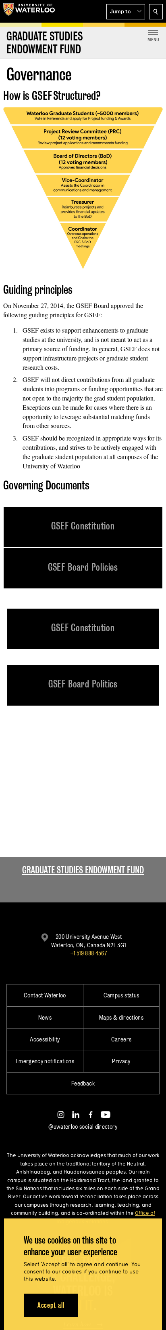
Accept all (50, 1305)
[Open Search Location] (156, 11)
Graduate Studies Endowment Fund (83, 869)
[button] (126, 11)
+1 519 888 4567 (88, 953)
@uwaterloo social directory (83, 1126)
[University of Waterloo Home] (29, 11)
